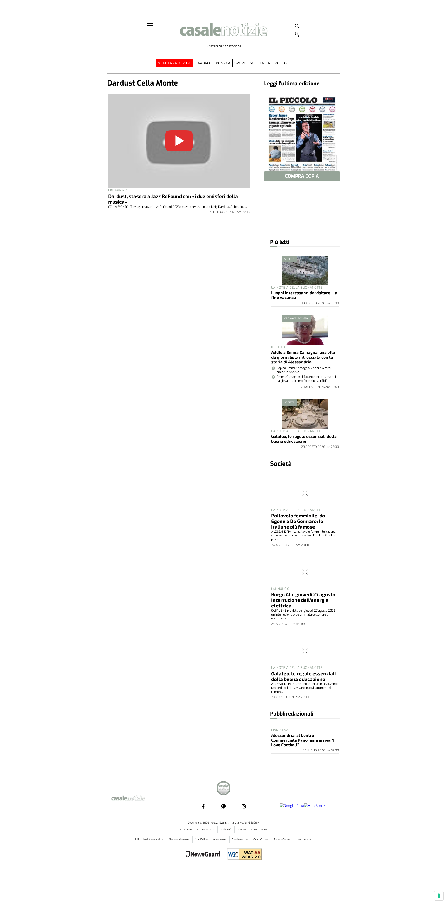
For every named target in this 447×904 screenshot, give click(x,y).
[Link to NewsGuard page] (204, 855)
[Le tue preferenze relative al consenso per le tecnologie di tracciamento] (438, 895)
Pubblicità (226, 829)
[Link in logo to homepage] (223, 32)
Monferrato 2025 (174, 63)
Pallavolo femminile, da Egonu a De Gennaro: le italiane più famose (298, 520)
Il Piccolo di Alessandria (149, 839)
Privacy (242, 829)
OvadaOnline (261, 839)
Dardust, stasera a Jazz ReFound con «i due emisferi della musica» (173, 198)
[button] (296, 26)
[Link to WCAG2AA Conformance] (243, 854)
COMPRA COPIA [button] (302, 176)
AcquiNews (220, 839)
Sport (240, 63)
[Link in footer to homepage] (223, 788)
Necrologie (279, 63)
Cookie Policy (259, 829)
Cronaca (222, 63)
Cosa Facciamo (206, 829)
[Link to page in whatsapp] (223, 806)
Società (257, 63)
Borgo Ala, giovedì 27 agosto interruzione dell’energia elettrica (303, 599)
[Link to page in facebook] (203, 806)
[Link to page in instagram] (243, 806)
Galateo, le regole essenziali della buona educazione (304, 438)
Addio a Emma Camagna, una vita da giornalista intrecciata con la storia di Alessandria (303, 357)
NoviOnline (201, 839)
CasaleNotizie (240, 839)
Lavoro (202, 63)
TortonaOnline (282, 839)
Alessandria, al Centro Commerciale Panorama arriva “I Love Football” (302, 740)
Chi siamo (186, 829)
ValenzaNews (304, 839)
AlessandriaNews (179, 839)
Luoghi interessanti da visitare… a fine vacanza (304, 295)
